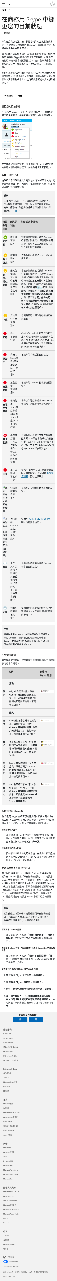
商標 (30, 1272)
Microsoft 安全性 (9, 1152)
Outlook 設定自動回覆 (39, 518)
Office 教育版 (7, 1121)
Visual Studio (7, 1223)
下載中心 (6, 1078)
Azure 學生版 (7, 1135)
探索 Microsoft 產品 (10, 1056)
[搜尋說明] (9, 3)
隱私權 (17, 1272)
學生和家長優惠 (8, 1130)
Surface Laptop (8, 1038)
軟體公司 (6, 1218)
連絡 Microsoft (8, 1272)
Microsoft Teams (9, 1179)
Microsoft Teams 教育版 (11, 1113)
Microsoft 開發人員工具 (11, 1192)
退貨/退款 (6, 1086)
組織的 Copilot (8, 1042)
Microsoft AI (7, 1148)
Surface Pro (7, 1034)
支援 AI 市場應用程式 (10, 1200)
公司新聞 (6, 1240)
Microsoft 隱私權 (9, 1244)
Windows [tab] (8, 95)
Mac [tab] (20, 95)
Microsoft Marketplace (11, 1209)
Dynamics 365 (8, 1161)
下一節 (14, 210)
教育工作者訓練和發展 (11, 1126)
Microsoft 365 (8, 1051)
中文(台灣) (10, 1257)
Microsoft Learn (8, 1196)
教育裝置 (6, 1108)
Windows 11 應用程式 (10, 1060)
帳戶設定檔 (7, 1073)
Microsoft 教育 (8, 1104)
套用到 (7, 33)
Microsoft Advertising (10, 1170)
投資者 (5, 1249)
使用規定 (24, 1272)
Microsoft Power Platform (11, 1214)
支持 (4, 9)
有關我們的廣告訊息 (41, 1272)
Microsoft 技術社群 (9, 1205)
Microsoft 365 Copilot (10, 1174)
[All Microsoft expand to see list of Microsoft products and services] (3, 3)
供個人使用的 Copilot (10, 1047)
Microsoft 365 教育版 (10, 1117)
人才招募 (6, 1236)
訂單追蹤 (6, 1091)
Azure (5, 1157)
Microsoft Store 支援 (10, 1082)
